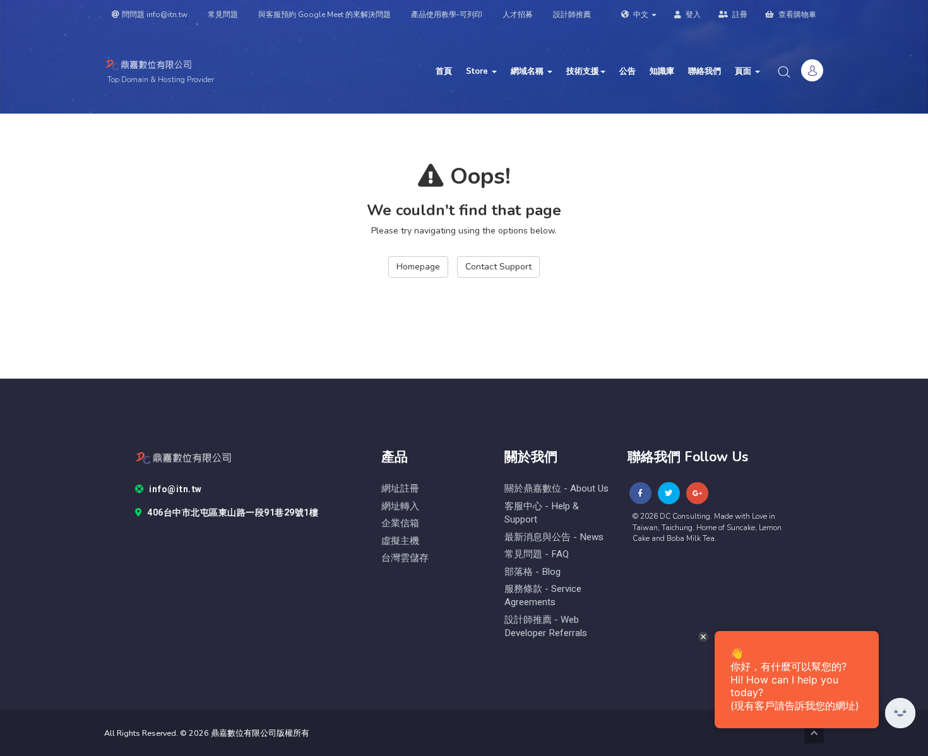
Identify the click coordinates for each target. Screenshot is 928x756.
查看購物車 (796, 14)
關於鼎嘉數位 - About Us (556, 488)
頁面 (744, 71)
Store (478, 71)
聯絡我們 (704, 71)
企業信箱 (400, 523)
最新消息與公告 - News (554, 537)
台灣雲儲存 (405, 558)
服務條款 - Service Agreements (542, 595)
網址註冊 (400, 488)
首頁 (444, 71)
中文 (640, 14)
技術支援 (582, 71)
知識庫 (662, 71)
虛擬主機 (400, 541)
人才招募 (518, 14)
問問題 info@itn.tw (154, 14)
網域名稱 (528, 71)
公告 (627, 71)
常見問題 (223, 14)
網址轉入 (400, 506)
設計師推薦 (572, 14)
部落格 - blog (532, 572)
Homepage (418, 267)
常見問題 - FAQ (536, 554)
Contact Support (498, 267)
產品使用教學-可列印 (446, 14)
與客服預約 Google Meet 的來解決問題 (324, 14)
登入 (692, 14)
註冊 (738, 14)
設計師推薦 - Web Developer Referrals (545, 626)
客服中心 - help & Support (541, 513)
